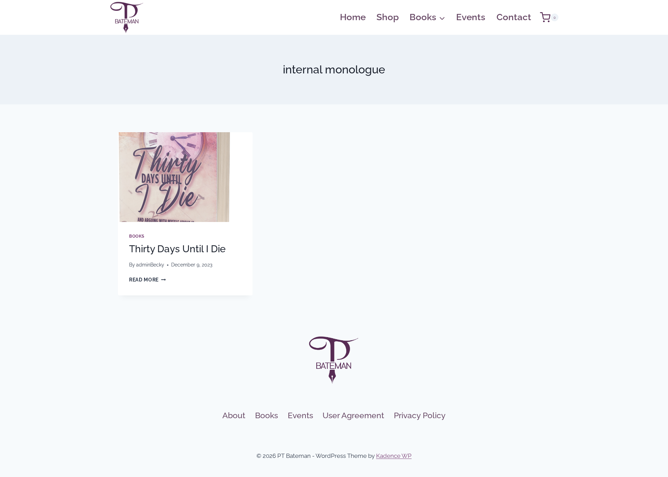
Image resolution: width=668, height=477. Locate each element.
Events (470, 17)
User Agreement (353, 415)
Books (136, 236)
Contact (513, 17)
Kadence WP (394, 455)
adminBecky (150, 265)
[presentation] (185, 177)
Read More (147, 280)
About (233, 415)
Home (353, 17)
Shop (387, 17)
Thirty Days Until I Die (177, 249)
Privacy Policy (420, 415)
